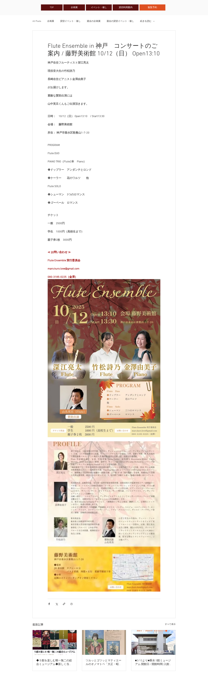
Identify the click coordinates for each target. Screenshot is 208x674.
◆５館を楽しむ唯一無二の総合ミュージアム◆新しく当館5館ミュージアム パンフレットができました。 (54, 662)
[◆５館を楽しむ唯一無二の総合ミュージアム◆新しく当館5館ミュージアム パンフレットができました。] (55, 642)
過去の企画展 (93, 21)
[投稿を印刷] (71, 603)
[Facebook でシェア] (49, 603)
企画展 (50, 21)
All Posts (36, 21)
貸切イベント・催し (70, 21)
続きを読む (146, 21)
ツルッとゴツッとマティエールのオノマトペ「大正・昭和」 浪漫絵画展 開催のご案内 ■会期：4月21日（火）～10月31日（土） (103, 662)
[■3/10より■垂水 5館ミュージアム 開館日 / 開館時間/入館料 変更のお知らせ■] (153, 642)
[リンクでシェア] (64, 603)
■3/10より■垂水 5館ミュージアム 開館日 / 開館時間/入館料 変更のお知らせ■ (153, 662)
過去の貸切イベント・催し (120, 21)
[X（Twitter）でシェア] (56, 603)
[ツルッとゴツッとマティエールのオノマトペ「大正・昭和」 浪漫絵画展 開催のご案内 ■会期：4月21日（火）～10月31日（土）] (104, 642)
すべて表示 (170, 624)
